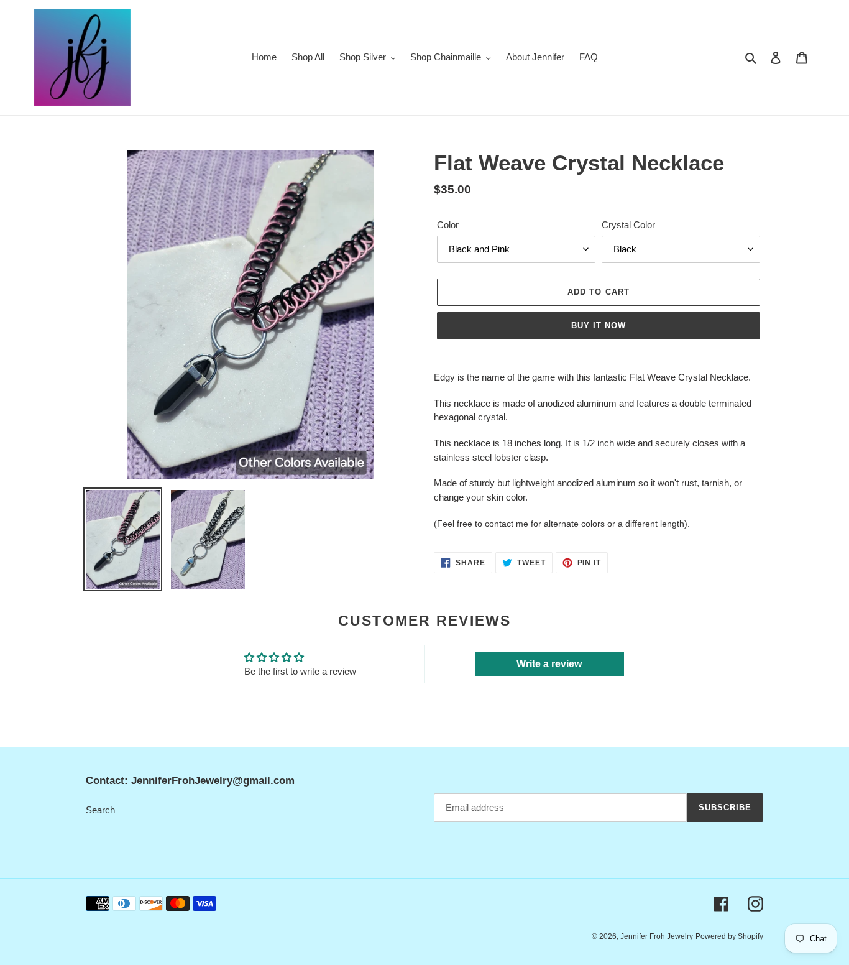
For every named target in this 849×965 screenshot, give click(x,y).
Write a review (549, 663)
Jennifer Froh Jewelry (656, 936)
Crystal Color (628, 224)
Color (448, 224)
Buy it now (598, 325)
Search (100, 810)
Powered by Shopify (729, 936)
